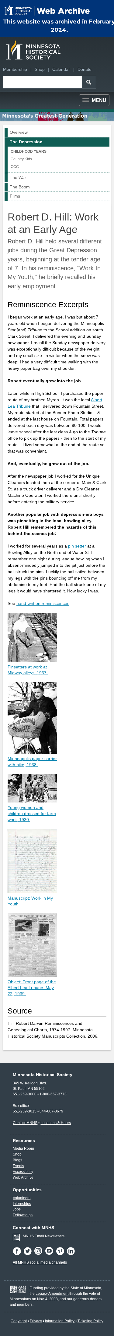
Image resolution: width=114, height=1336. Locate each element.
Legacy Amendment (52, 1293)
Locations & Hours (55, 1123)
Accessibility (23, 1172)
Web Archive (23, 1177)
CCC (15, 167)
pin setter (77, 546)
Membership (15, 69)
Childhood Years (29, 151)
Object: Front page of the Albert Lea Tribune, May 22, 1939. (32, 987)
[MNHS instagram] (39, 1254)
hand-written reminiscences (42, 603)
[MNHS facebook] (18, 1254)
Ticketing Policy (90, 1321)
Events (18, 1166)
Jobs (17, 1209)
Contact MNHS (25, 1123)
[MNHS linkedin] (71, 1254)
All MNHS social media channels (40, 1262)
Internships (22, 1204)
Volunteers (21, 1198)
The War (18, 177)
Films (15, 196)
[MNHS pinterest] (61, 1254)
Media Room (23, 1148)
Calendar (61, 69)
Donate (85, 69)
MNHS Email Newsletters (43, 1236)
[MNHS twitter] (28, 1254)
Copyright (19, 1321)
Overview (19, 132)
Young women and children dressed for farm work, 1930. (32, 813)
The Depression (26, 141)
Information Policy (60, 1321)
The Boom (20, 186)
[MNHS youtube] (50, 1254)
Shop (40, 69)
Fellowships (23, 1215)
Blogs (17, 1160)
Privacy (36, 1321)
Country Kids (21, 159)
